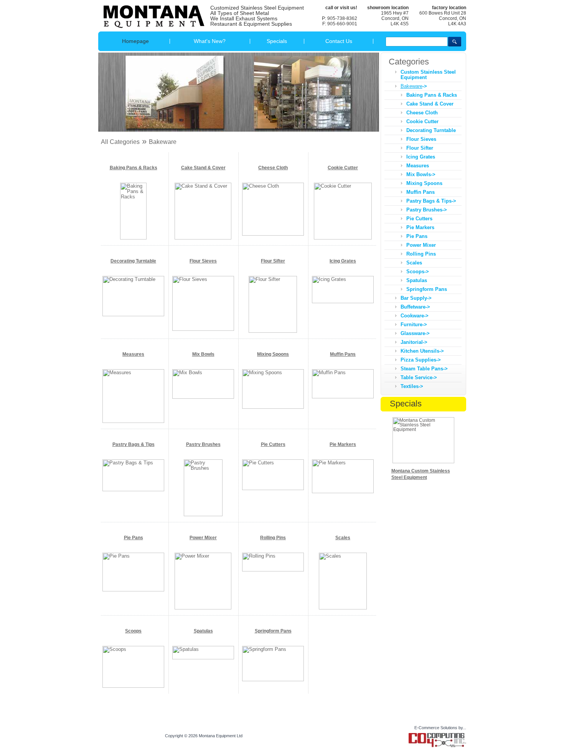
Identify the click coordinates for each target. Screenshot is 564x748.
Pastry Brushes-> (426, 210)
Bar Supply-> (416, 298)
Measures (133, 354)
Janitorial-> (414, 342)
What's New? (210, 41)
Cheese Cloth (273, 167)
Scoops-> (417, 271)
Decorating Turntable (133, 261)
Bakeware (162, 142)
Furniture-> (414, 324)
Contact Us (338, 41)
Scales (342, 537)
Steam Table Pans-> (424, 369)
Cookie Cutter (343, 167)
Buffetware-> (415, 307)
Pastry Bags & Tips (133, 444)
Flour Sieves (203, 261)
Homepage (135, 41)
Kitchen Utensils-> (422, 351)
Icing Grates (343, 261)
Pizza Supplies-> (421, 360)
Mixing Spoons (273, 354)
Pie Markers (343, 444)
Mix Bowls (203, 354)
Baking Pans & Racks (133, 167)
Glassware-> (415, 333)
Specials (277, 41)
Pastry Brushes (203, 444)
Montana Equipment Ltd (220, 735)
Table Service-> (419, 377)
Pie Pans (133, 537)
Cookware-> (415, 316)
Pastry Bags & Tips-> (431, 201)
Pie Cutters (273, 444)
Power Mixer (203, 537)
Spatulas (203, 631)
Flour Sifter (273, 261)
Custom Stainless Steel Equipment (428, 74)
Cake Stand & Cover (203, 167)
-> (414, 86)
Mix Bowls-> (420, 174)
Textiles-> (412, 386)
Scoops (133, 631)
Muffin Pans (343, 354)
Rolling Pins (273, 537)
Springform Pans (273, 631)
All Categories (120, 142)
